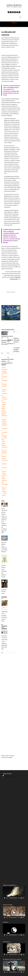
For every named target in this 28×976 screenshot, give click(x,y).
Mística (4, 456)
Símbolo (4, 488)
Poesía (4, 473)
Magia (3, 445)
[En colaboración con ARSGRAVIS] (4, 632)
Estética (4, 421)
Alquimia (4, 369)
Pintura (4, 471)
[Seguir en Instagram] (15, 12)
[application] (14, 893)
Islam (3, 441)
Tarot (3, 490)
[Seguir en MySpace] (8, 12)
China (3, 391)
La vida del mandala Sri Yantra (17, 349)
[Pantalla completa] (23, 898)
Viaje (4, 493)
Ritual (3, 478)
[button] (14, 893)
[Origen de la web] (14, 826)
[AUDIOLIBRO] (4, 605)
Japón (3, 443)
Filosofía (4, 423)
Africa (3, 367)
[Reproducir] (4, 898)
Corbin (4, 397)
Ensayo (4, 419)
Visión (3, 495)
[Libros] (4, 505)
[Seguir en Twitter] (13, 12)
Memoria (4, 451)
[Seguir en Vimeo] (17, 12)
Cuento (4, 402)
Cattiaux (4, 389)
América (4, 371)
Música (4, 458)
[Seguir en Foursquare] (19, 12)
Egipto (3, 414)
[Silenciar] (21, 898)
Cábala (4, 404)
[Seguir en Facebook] (11, 12)
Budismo (4, 384)
